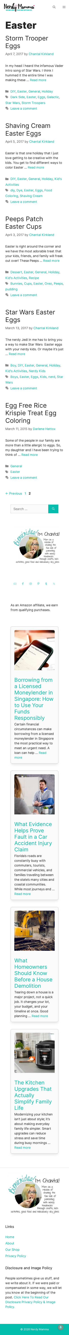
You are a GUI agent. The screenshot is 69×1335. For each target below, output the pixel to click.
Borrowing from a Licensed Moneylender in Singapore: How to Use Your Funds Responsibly (33, 699)
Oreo (48, 283)
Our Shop (12, 1249)
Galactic (53, 97)
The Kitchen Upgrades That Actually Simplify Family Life (33, 1095)
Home (9, 1237)
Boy (13, 365)
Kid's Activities (16, 278)
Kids (43, 377)
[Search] (53, 509)
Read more (38, 80)
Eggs (41, 97)
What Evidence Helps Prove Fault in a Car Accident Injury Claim (33, 837)
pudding (11, 289)
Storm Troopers (33, 103)
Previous (13, 493)
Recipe (34, 278)
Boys (14, 377)
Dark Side (17, 97)
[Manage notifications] (61, 1327)
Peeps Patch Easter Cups (24, 222)
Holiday (47, 91)
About (9, 1243)
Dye (19, 190)
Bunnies (16, 283)
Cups (28, 283)
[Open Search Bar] (54, 7)
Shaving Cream (31, 196)
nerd (51, 377)
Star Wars (12, 103)
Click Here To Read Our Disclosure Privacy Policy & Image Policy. (30, 1302)
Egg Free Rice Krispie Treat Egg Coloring (30, 412)
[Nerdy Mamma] (19, 7)
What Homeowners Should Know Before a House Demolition (33, 973)
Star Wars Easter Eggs (30, 316)
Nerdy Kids (37, 371)
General (34, 91)
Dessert (16, 272)
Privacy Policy (15, 1256)
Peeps (58, 283)
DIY (13, 91)
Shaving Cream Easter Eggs (27, 129)
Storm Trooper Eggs (26, 42)
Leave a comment (23, 108)
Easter (22, 91)
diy (12, 190)
